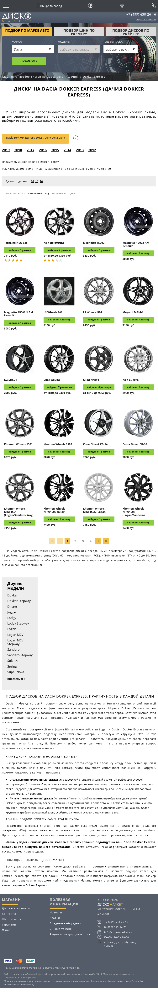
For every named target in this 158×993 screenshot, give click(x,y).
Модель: (64, 41)
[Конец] (106, 541)
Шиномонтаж (12, 919)
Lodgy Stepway (18, 623)
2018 (18, 150)
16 (41, 181)
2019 (6, 150)
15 (36, 181)
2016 (43, 150)
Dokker (12, 595)
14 (32, 181)
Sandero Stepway (20, 655)
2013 (80, 150)
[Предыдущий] (60, 541)
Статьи (55, 918)
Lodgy (11, 618)
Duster (12, 607)
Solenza (12, 661)
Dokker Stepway (19, 601)
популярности (37, 193)
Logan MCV (15, 635)
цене (72, 193)
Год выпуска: (113, 41)
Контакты (9, 914)
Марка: (17, 41)
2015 (55, 150)
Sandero (13, 649)
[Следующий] (98, 541)
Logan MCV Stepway (15, 642)
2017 (30, 150)
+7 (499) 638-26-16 (141, 14)
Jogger (12, 612)
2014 (67, 150)
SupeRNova (15, 672)
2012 (92, 150)
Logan (11, 629)
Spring (12, 666)
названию (59, 193)
